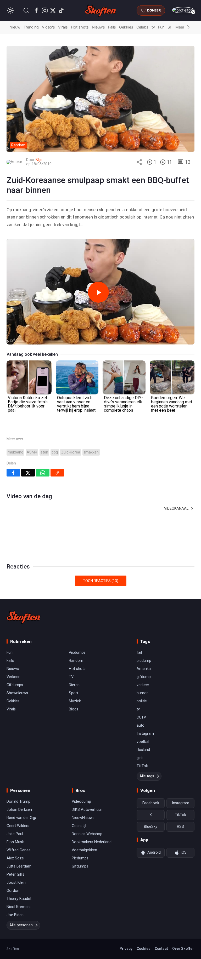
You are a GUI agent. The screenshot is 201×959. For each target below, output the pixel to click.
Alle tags (146, 776)
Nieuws (98, 27)
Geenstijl (79, 826)
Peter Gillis (15, 874)
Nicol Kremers (19, 907)
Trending (31, 27)
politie (142, 701)
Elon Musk (15, 842)
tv (153, 27)
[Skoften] (24, 617)
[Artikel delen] (139, 162)
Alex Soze (15, 858)
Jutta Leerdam (19, 866)
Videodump (81, 801)
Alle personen (21, 925)
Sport (73, 693)
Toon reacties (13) (100, 581)
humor (142, 693)
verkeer (143, 685)
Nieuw (14, 27)
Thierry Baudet (19, 899)
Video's (48, 27)
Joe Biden (15, 915)
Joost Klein (16, 882)
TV (71, 677)
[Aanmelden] (183, 10)
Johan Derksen (19, 809)
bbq (55, 452)
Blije (39, 160)
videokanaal (176, 508)
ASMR (32, 452)
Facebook (150, 803)
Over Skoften (183, 948)
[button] (26, 10)
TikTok (142, 766)
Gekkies (126, 27)
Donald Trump (18, 801)
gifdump (144, 677)
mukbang (15, 452)
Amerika (144, 669)
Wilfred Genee (19, 850)
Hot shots (80, 27)
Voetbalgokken (84, 850)
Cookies (143, 948)
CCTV (141, 717)
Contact (161, 948)
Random (76, 660)
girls (140, 758)
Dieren (74, 685)
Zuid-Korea (70, 452)
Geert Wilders (18, 826)
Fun (161, 27)
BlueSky (150, 826)
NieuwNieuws (83, 818)
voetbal (143, 741)
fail (139, 652)
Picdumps (77, 652)
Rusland (143, 750)
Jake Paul (15, 834)
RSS (180, 826)
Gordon (13, 890)
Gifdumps (15, 685)
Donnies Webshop (87, 834)
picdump (144, 660)
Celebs (142, 27)
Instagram (145, 733)
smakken (91, 452)
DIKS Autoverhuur (87, 809)
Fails (112, 27)
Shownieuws (17, 693)
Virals (63, 27)
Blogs (73, 709)
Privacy (126, 948)
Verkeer (13, 677)
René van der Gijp (21, 818)
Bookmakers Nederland (91, 842)
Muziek (75, 701)
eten (44, 452)
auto (140, 725)
